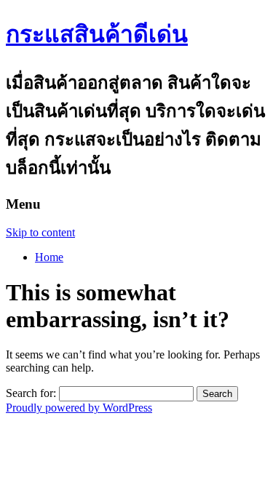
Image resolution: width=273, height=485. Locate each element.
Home (49, 257)
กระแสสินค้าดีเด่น (97, 34)
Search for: (31, 393)
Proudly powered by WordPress (79, 407)
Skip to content (40, 232)
